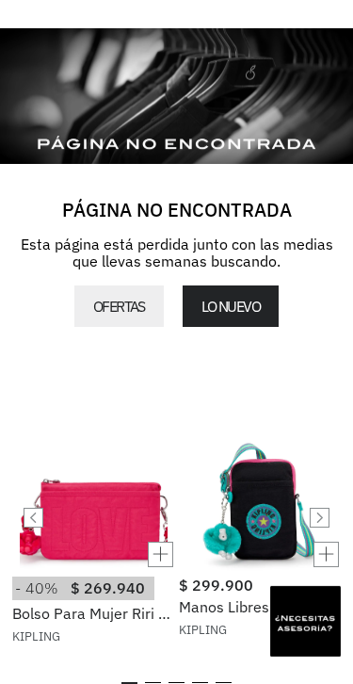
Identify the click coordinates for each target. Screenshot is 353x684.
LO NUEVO (230, 306)
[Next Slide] (319, 518)
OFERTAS (119, 306)
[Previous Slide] (33, 518)
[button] (93, 554)
